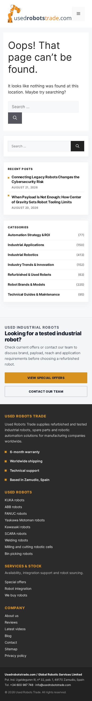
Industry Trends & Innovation (31, 265)
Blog (8, 636)
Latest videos (15, 629)
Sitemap (11, 649)
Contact (11, 642)
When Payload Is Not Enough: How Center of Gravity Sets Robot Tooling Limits (46, 199)
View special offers (46, 378)
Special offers (15, 582)
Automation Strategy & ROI (29, 235)
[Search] (15, 118)
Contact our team (46, 391)
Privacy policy (15, 656)
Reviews (11, 622)
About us (11, 616)
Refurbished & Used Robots (29, 274)
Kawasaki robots (17, 527)
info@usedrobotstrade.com (53, 685)
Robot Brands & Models (26, 284)
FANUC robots (16, 513)
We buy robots (16, 595)
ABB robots (13, 507)
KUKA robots (14, 500)
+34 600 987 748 (21, 685)
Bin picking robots (19, 554)
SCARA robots (15, 533)
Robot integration (18, 588)
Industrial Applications (26, 245)
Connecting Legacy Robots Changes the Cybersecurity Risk (45, 179)
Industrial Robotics (23, 255)
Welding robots (16, 540)
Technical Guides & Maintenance (34, 294)
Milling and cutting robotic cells (29, 547)
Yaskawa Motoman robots (25, 520)
